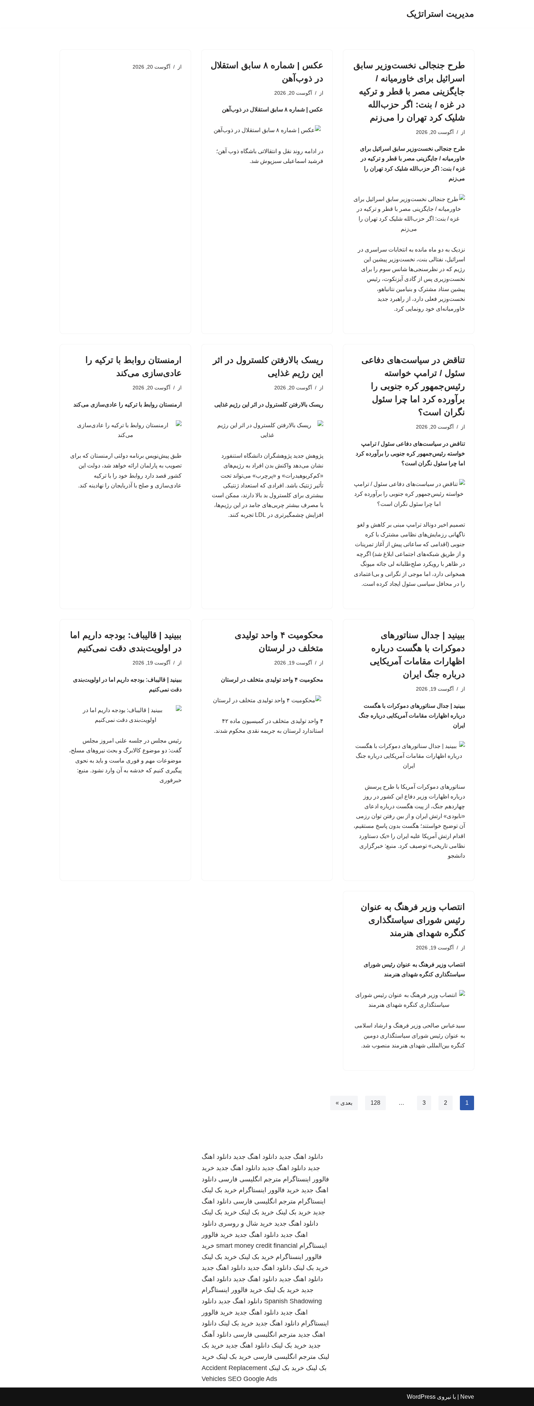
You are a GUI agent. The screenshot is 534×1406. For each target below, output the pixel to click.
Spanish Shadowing (293, 1301)
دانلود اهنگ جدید (301, 1156)
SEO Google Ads (252, 1378)
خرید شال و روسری (245, 1223)
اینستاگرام (311, 1201)
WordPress (421, 1397)
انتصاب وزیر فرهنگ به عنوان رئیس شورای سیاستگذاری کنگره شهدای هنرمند (413, 920)
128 (375, 1103)
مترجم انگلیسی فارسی (249, 1179)
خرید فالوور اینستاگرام (269, 1190)
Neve (467, 1397)
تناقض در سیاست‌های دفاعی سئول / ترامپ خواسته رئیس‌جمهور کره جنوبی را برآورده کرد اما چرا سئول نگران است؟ (413, 386)
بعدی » (344, 1103)
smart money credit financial (257, 1245)
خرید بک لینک (219, 1190)
